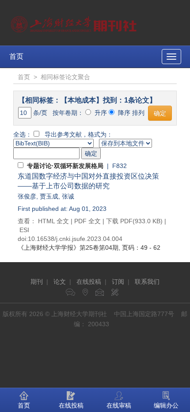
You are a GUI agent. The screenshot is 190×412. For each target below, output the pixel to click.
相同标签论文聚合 (65, 76)
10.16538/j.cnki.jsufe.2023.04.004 (75, 238)
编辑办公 (166, 405)
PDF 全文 (87, 221)
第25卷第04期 (68, 247)
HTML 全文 (53, 221)
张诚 (68, 196)
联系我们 (147, 281)
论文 (59, 281)
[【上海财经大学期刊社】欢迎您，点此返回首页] (75, 22)
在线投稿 (88, 281)
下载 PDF (119, 221)
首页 (16, 56)
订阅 (118, 281)
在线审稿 (118, 405)
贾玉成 (49, 196)
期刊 (36, 281)
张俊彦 (27, 196)
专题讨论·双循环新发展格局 (65, 165)
